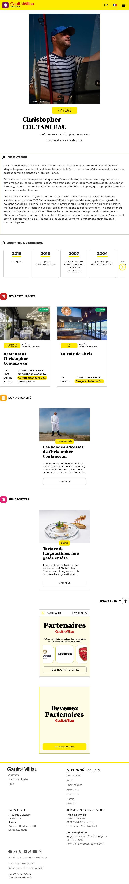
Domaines (73, 794)
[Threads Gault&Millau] (40, 851)
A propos (13, 774)
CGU (11, 784)
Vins (69, 780)
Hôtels (70, 798)
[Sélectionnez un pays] (114, 5)
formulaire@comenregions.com (85, 843)
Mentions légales (18, 779)
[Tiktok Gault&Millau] (29, 851)
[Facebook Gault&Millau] (10, 851)
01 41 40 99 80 (27, 826)
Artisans (71, 803)
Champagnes (74, 784)
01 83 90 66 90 (75, 839)
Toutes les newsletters (21, 863)
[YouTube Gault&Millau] (35, 851)
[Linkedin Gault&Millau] (25, 851)
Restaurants (73, 775)
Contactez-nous (17, 829)
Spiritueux (72, 789)
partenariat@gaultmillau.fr (82, 826)
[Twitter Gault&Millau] (20, 851)
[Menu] (123, 5)
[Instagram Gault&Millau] (15, 851)
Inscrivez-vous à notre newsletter (27, 857)
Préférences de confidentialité (26, 868)
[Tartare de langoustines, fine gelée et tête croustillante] (64, 550)
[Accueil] (22, 3)
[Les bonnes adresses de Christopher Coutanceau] (64, 448)
